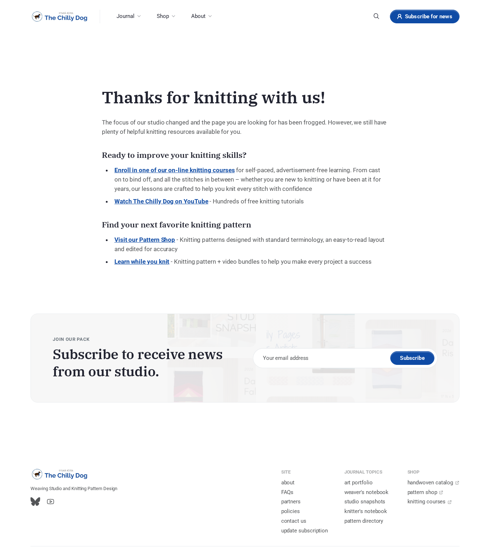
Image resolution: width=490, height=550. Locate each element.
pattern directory (363, 521)
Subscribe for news (428, 16)
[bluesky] (35, 502)
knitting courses (426, 501)
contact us (293, 521)
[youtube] (50, 502)
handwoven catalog (430, 482)
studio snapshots (365, 501)
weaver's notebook (366, 492)
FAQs (287, 492)
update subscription (304, 530)
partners (291, 501)
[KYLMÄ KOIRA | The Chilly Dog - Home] (59, 16)
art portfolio (358, 482)
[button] (128, 16)
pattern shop (422, 492)
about (288, 482)
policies (290, 511)
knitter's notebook (365, 511)
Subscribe (412, 358)
